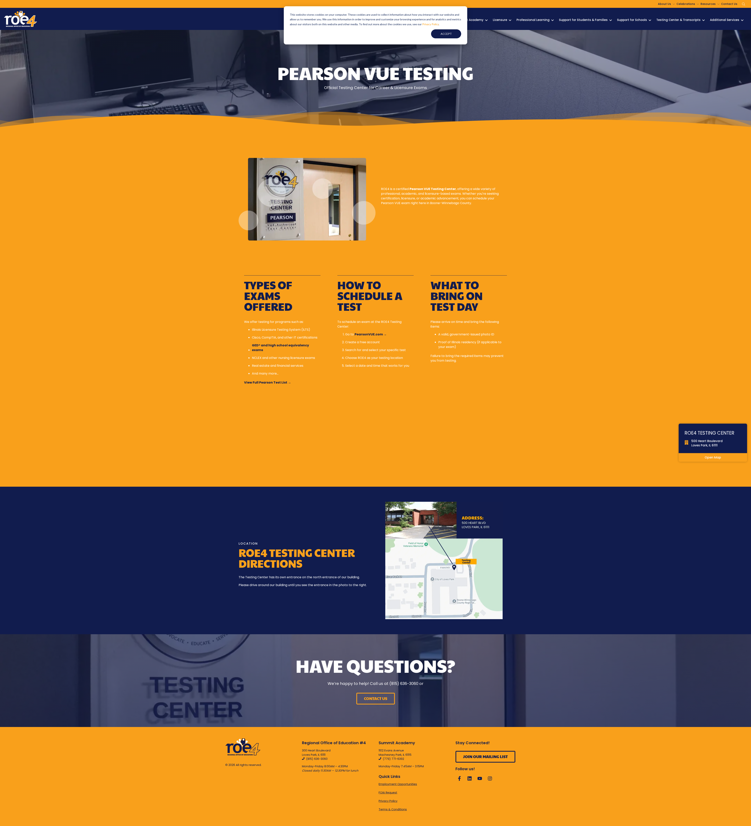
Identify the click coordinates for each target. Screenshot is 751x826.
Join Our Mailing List (485, 756)
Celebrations (685, 4)
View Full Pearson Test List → (267, 382)
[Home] (20, 19)
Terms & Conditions (393, 809)
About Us (664, 4)
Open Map (713, 457)
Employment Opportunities (398, 784)
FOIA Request (388, 792)
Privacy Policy (430, 24)
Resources (708, 4)
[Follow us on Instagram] (490, 778)
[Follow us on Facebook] (459, 778)
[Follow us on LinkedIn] (469, 778)
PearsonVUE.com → (371, 334)
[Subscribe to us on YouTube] (480, 778)
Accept (446, 33)
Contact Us (729, 4)
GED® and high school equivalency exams (280, 347)
